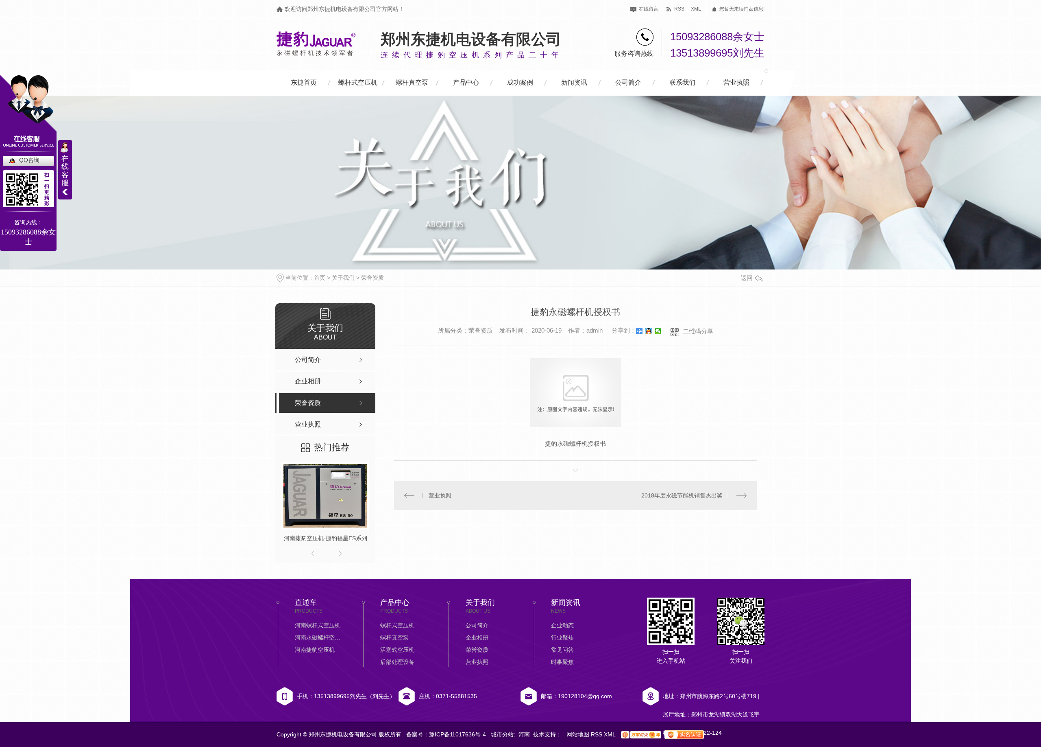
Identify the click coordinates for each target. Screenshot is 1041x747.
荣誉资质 (372, 277)
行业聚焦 (562, 637)
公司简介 (628, 82)
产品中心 (466, 82)
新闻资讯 (574, 82)
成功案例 (520, 82)
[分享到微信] (658, 331)
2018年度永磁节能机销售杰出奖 (682, 495)
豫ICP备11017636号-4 (457, 734)
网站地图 (578, 734)
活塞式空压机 (397, 649)
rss (678, 9)
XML (610, 734)
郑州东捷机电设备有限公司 (471, 39)
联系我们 (682, 82)
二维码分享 (698, 331)
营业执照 (736, 82)
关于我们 (343, 277)
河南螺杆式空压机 (317, 625)
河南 (524, 734)
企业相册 (477, 637)
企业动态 (562, 625)
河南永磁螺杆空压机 (319, 637)
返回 (746, 277)
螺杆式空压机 (357, 82)
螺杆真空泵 (412, 82)
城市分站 (502, 734)
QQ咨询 (29, 160)
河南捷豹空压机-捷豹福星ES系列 (325, 538)
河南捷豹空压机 (315, 649)
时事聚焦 (562, 662)
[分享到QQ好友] (648, 331)
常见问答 (562, 649)
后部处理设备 (397, 662)
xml (696, 9)
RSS (597, 734)
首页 (319, 277)
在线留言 (648, 9)
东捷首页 (304, 82)
